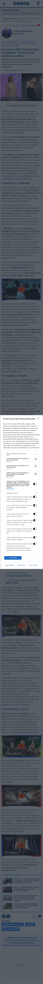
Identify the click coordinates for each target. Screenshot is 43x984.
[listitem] (21, 454)
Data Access (21, 565)
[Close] (39, 419)
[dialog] (21, 492)
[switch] (35, 459)
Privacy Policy (33, 565)
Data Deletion (9, 565)
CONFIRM (13, 558)
